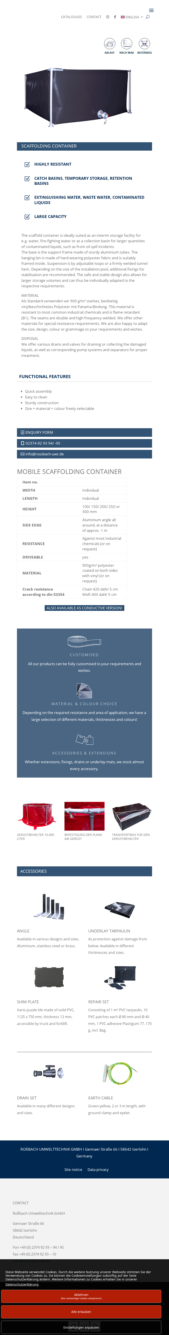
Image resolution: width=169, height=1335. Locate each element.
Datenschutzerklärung (22, 1284)
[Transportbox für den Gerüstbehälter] (132, 829)
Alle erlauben (81, 1312)
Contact (94, 17)
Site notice (73, 1169)
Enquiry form (39, 432)
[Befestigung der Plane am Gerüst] (84, 829)
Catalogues (71, 17)
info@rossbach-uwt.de (45, 453)
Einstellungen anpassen (81, 1327)
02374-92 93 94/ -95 (43, 443)
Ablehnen (81, 1296)
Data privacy (98, 1169)
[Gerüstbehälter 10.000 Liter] (37, 829)
